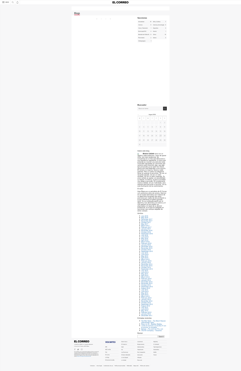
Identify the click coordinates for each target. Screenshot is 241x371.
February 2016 (146, 243)
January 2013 (146, 299)
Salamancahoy (140, 346)
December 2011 (146, 315)
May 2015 (144, 256)
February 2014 (146, 278)
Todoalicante (140, 349)
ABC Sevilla (108, 349)
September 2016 (147, 233)
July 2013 (144, 290)
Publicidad (129, 365)
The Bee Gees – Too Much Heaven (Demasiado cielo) (153, 322)
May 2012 (144, 310)
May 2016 (144, 238)
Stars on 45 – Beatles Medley (151, 324)
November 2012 (146, 301)
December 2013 (146, 281)
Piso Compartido (141, 352)
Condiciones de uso (108, 365)
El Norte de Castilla (109, 360)
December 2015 (146, 246)
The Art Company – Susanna (151, 330)
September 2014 (147, 269)
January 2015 (146, 262)
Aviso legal (99, 365)
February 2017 (146, 227)
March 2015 (145, 259)
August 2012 (145, 306)
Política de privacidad (120, 365)
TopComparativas (157, 346)
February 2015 (146, 261)
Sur (122, 349)
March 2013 (145, 296)
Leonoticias (140, 341)
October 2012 (146, 302)
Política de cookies (144, 365)
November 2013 (146, 283)
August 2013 (145, 288)
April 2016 (144, 240)
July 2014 (144, 270)
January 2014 (146, 280)
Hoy (106, 352)
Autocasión (140, 354)
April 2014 (144, 275)
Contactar (92, 365)
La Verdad (123, 360)
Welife (155, 352)
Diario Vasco (124, 341)
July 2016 (144, 235)
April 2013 (144, 294)
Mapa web (135, 365)
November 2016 (146, 230)
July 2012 (144, 307)
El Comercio (124, 344)
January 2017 (146, 229)
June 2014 (144, 272)
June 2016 (144, 237)
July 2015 (144, 253)
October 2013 (146, 285)
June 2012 (144, 309)
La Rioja (107, 357)
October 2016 (146, 232)
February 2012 (146, 312)
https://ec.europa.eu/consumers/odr (84, 356)
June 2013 (144, 291)
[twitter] (78, 349)
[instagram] (82, 349)
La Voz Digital (124, 357)
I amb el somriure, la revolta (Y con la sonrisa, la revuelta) (153, 326)
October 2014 (146, 267)
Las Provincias (124, 352)
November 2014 (146, 265)
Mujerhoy (155, 341)
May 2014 (144, 273)
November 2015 (146, 248)
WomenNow (156, 349)
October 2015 (146, 249)
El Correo (81, 341)
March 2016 (145, 241)
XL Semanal (156, 344)
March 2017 (145, 225)
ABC (106, 346)
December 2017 (146, 219)
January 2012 (146, 314)
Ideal (122, 346)
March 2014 (145, 277)
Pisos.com (139, 360)
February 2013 (146, 298)
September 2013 (147, 286)
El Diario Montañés (125, 354)
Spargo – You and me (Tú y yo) (152, 329)
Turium (155, 354)
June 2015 (144, 254)
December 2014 (146, 264)
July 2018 (144, 216)
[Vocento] (111, 341)
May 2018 (144, 217)
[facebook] (75, 349)
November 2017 (146, 221)
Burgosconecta (140, 344)
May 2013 (144, 293)
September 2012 (147, 304)
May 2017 (144, 224)
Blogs (77, 13)
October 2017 (146, 222)
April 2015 (144, 257)
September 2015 (147, 251)
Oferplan (139, 357)
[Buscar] (165, 108)
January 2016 (146, 245)
